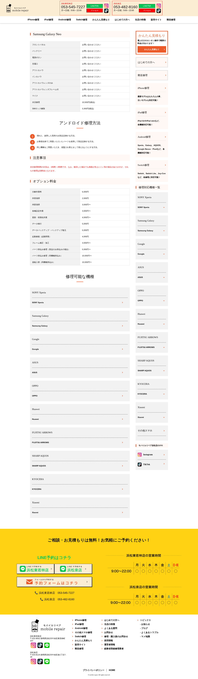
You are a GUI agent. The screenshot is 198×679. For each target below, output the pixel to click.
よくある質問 (110, 628)
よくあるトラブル (150, 632)
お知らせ (145, 624)
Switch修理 (81, 19)
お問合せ (108, 632)
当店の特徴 (140, 19)
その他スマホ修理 (83, 632)
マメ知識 (145, 636)
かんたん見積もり (101, 19)
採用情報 (108, 640)
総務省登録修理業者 (114, 648)
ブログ (144, 628)
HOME (112, 670)
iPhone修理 (33, 19)
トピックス (145, 620)
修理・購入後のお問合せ (116, 636)
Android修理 (64, 19)
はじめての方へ (122, 19)
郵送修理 (171, 19)
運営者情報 (109, 644)
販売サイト (156, 19)
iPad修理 (48, 19)
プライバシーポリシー (93, 670)
